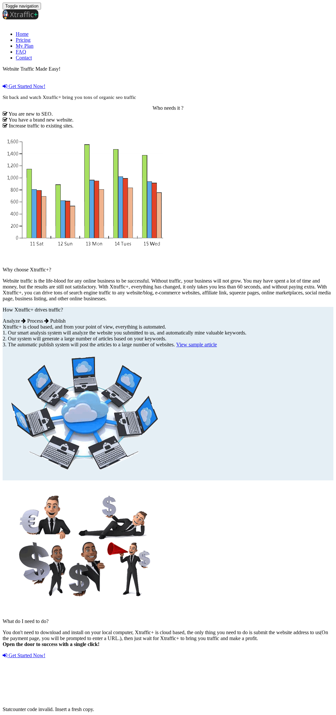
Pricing (23, 40)
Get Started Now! (26, 86)
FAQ (21, 52)
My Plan (24, 46)
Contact (24, 57)
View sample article (196, 344)
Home (22, 34)
